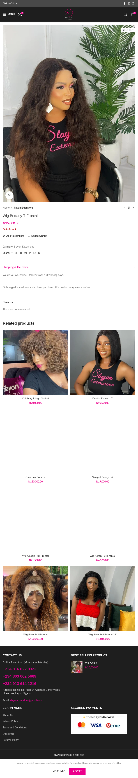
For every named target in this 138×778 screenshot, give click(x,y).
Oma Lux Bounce (35, 477)
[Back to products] (129, 208)
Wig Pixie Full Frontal (35, 634)
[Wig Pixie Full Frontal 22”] (102, 598)
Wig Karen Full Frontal (102, 555)
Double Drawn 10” (102, 398)
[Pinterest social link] (25, 253)
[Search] (125, 14)
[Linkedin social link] (30, 253)
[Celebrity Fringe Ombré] (35, 362)
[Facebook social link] (124, 3)
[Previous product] (124, 208)
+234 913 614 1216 (19, 683)
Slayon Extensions (23, 208)
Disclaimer (8, 734)
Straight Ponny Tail (102, 477)
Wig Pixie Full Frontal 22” (102, 634)
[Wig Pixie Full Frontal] (35, 598)
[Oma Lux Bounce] (35, 441)
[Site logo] (69, 14)
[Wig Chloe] (76, 667)
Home (6, 208)
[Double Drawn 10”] (102, 362)
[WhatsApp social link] (133, 3)
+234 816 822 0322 (19, 669)
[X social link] (16, 253)
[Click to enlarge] (9, 195)
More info (59, 771)
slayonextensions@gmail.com (26, 700)
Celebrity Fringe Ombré (35, 398)
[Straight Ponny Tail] (102, 441)
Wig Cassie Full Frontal (35, 555)
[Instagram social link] (129, 3)
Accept (77, 771)
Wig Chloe (91, 662)
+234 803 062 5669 (19, 676)
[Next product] (133, 208)
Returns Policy (11, 740)
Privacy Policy (10, 721)
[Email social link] (21, 253)
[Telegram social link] (39, 253)
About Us (8, 715)
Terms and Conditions (15, 727)
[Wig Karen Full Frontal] (102, 520)
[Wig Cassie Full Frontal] (35, 520)
